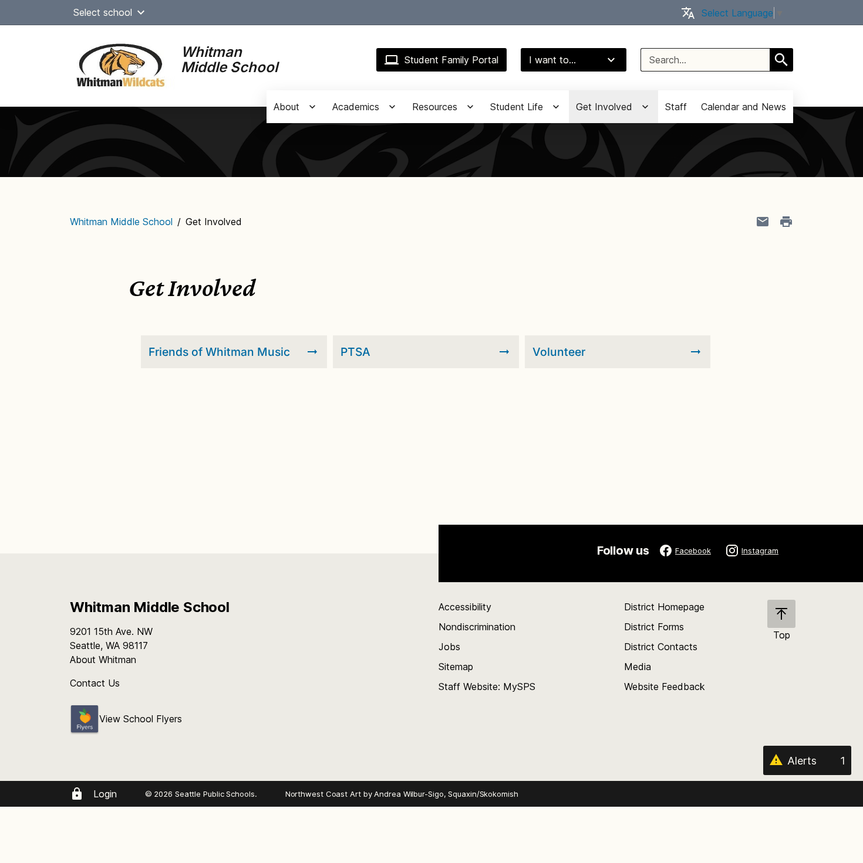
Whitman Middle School (121, 221)
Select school (102, 12)
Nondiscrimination (477, 627)
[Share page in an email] (763, 222)
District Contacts (660, 647)
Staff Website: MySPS (487, 686)
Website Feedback (664, 686)
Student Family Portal (451, 60)
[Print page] (786, 222)
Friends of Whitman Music (219, 352)
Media (637, 666)
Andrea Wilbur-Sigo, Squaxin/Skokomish (446, 794)
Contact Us (95, 683)
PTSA (355, 352)
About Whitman (103, 659)
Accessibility (465, 607)
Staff (676, 107)
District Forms (654, 627)
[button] (141, 12)
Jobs (449, 647)
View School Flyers (140, 719)
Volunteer (558, 352)
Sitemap (456, 666)
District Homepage (664, 607)
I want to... (552, 60)
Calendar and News (743, 107)
